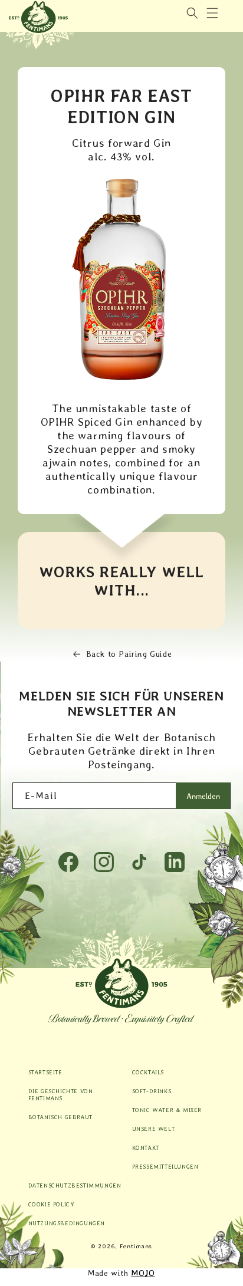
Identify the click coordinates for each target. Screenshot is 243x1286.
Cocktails (148, 1071)
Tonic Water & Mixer (167, 1109)
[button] (212, 13)
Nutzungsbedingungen (66, 1222)
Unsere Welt (153, 1128)
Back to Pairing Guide (129, 654)
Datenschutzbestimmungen (69, 1185)
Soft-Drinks (152, 1090)
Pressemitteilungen (165, 1166)
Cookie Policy (51, 1204)
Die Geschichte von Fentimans (60, 1094)
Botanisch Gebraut (60, 1116)
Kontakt (145, 1147)
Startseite (45, 1071)
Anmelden (203, 796)
